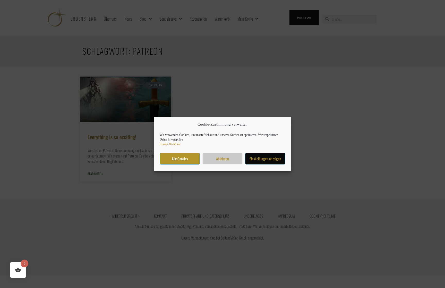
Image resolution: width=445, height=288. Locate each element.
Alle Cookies (180, 158)
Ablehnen (222, 158)
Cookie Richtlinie (170, 144)
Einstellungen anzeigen (265, 158)
